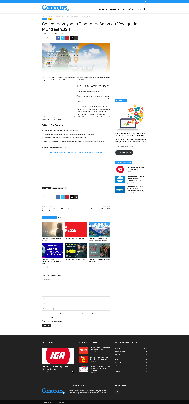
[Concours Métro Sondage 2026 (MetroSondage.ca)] (83, 350)
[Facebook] (145, 1)
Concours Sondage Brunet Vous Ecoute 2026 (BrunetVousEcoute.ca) (135, 179)
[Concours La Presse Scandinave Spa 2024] (52, 229)
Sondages (113, 9)
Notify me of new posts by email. (53, 321)
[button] (144, 9)
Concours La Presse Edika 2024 (74, 238)
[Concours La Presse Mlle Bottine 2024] (76, 250)
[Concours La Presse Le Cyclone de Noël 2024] (99, 250)
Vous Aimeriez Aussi (49, 218)
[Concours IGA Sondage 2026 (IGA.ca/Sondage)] (120, 169)
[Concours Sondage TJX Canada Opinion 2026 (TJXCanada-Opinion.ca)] (83, 369)
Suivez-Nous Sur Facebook (93, 152)
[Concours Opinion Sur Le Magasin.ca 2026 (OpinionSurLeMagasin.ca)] (120, 189)
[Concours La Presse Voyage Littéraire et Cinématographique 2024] (52, 250)
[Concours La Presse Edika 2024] (76, 229)
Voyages (50, 19)
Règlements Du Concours (74, 152)
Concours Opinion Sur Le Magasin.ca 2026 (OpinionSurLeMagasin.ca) (135, 188)
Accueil (44, 16)
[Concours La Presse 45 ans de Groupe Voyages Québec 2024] (99, 229)
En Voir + (61, 218)
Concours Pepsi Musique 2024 (100, 209)
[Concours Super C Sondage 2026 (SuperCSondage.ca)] (83, 359)
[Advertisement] (58, 98)
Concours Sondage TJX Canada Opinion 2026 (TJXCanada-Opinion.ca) (100, 368)
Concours (101, 9)
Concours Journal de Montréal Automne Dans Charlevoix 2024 (57, 210)
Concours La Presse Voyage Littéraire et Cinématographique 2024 (51, 261)
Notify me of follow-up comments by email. (56, 318)
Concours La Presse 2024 (59, 188)
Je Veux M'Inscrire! (124, 153)
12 (72, 371)
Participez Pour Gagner (57, 152)
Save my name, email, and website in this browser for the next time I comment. (68, 314)
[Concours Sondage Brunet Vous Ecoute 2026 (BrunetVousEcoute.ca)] (120, 179)
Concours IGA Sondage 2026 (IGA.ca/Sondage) (55, 367)
